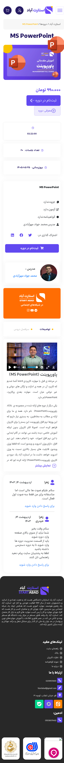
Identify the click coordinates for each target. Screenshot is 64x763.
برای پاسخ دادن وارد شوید (39, 506)
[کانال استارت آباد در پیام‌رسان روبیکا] (48, 704)
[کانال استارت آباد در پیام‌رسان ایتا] (58, 704)
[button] (29, 235)
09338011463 (50, 720)
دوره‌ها (43, 24)
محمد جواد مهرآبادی (25, 276)
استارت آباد (55, 24)
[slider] (14, 367)
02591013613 (51, 681)
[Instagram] (28, 310)
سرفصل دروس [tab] (21, 329)
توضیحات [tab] (45, 329)
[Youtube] (32, 310)
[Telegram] (35, 310)
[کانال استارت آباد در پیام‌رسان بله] (39, 704)
